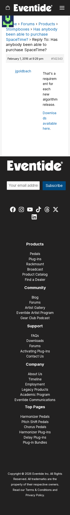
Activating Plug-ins (35, 351)
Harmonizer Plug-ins (35, 432)
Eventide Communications (35, 400)
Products (46, 24)
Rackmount (35, 264)
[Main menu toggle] (62, 8)
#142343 (57, 58)
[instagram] (22, 209)
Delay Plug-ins (35, 437)
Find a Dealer (35, 280)
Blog (35, 297)
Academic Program (35, 395)
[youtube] (31, 209)
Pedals (35, 254)
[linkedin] (35, 217)
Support (35, 326)
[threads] (48, 209)
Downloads (35, 341)
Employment (35, 384)
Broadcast (35, 269)
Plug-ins (35, 259)
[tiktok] (39, 209)
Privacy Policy (34, 495)
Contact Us (35, 356)
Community (35, 287)
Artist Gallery (35, 308)
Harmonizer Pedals (35, 417)
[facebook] (14, 209)
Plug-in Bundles (35, 442)
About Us (35, 374)
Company (35, 364)
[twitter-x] (56, 209)
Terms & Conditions (38, 490)
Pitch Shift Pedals (35, 422)
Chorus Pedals (35, 427)
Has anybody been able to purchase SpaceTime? (31, 34)
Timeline (35, 379)
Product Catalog (35, 274)
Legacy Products (35, 390)
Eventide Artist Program (35, 313)
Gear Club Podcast (35, 318)
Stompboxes (17, 29)
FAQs (35, 336)
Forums (28, 24)
